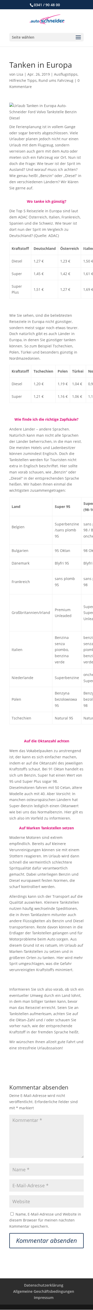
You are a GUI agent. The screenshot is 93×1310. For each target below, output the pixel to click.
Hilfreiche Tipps (23, 80)
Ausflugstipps (66, 74)
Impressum (43, 1297)
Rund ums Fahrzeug (55, 80)
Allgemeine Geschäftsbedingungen (43, 1291)
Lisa (20, 74)
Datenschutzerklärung (43, 1285)
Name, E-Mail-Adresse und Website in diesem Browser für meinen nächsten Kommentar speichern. (45, 1220)
